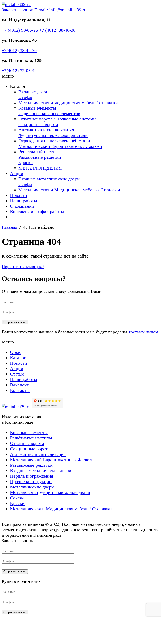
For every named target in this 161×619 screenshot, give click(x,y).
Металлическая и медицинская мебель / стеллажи (68, 102)
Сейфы (25, 97)
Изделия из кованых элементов (49, 113)
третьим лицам (143, 331)
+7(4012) (19, 50)
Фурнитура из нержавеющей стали (53, 135)
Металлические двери (32, 487)
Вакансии (19, 384)
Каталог (18, 357)
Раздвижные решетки (39, 157)
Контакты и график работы (37, 211)
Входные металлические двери (49, 178)
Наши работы (23, 200)
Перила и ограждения (31, 476)
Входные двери (33, 91)
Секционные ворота (38, 124)
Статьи (17, 374)
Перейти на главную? (23, 266)
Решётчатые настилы (31, 437)
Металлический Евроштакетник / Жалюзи (60, 146)
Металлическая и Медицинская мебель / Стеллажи (69, 189)
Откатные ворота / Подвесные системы (57, 119)
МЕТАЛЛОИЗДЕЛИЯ (40, 168)
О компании (22, 206)
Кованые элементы (37, 108)
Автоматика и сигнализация (46, 129)
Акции (16, 173)
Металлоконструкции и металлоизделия (50, 492)
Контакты (20, 390)
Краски (25, 162)
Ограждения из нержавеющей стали (54, 140)
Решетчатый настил (38, 151)
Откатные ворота (27, 443)
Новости (18, 195)
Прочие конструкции (31, 481)
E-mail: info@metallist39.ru (60, 9)
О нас (15, 352)
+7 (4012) (20, 30)
